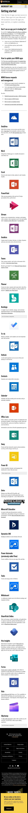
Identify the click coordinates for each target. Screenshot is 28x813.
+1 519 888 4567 (15, 737)
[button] (20, 2)
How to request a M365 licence (12, 99)
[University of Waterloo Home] (5, 2)
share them (6, 131)
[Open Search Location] (26, 2)
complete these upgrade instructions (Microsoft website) (13, 62)
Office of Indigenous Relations (19, 784)
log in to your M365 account (10, 61)
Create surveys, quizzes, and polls (8, 670)
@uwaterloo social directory (14, 768)
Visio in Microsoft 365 (6, 694)
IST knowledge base (17, 132)
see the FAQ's (21, 220)
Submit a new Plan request (12, 290)
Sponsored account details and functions (14, 104)
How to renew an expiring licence (12, 101)
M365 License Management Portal (13, 89)
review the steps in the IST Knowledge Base (13, 63)
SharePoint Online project (11, 624)
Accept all (9, 808)
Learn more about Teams (11, 263)
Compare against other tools (10, 220)
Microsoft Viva (20, 643)
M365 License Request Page (12, 85)
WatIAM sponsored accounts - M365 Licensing (15, 96)
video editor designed (7, 718)
